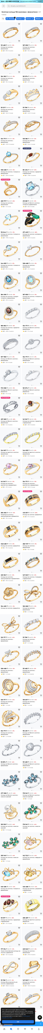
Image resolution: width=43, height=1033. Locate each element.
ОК (18, 1022)
